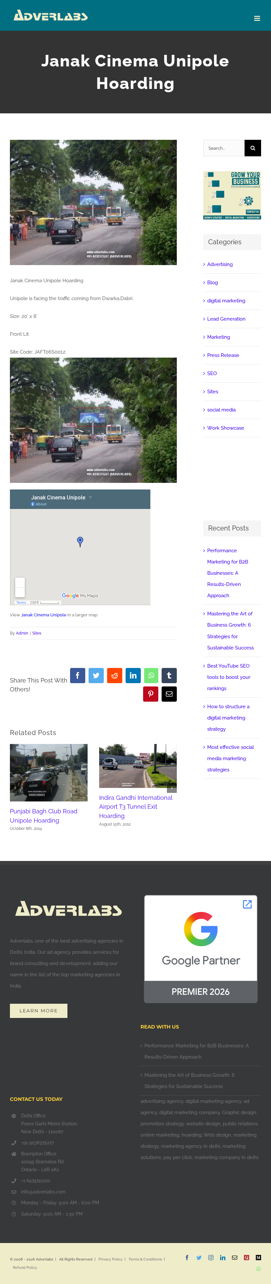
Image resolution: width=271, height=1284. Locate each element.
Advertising (220, 264)
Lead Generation (226, 319)
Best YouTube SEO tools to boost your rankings (228, 677)
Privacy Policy (110, 1259)
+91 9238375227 (37, 1142)
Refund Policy (25, 1267)
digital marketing (226, 301)
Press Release (223, 355)
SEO (212, 373)
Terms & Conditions (145, 1259)
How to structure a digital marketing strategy (228, 718)
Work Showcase (225, 428)
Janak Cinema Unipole (43, 614)
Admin (22, 633)
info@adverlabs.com (43, 1191)
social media (221, 410)
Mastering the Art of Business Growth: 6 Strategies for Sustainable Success (189, 1080)
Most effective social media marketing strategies (230, 758)
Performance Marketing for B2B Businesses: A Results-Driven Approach (227, 573)
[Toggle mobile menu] (257, 18)
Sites (36, 633)
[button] (15, 788)
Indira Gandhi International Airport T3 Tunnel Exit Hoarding (135, 806)
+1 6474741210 (35, 1180)
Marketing (218, 337)
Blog (212, 283)
